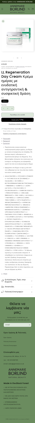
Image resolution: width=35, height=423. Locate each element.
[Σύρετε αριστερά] (14, 58)
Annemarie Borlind (13, 419)
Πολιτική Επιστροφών (10, 345)
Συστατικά (6, 143)
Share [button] (5, 274)
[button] (2, 9)
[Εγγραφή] (29, 325)
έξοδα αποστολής (21, 66)
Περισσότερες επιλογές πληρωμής (17, 124)
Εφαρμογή (6, 141)
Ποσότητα (4, 105)
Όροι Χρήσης (8, 337)
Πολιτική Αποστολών (10, 341)
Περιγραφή (6, 139)
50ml (5, 101)
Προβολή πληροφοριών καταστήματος (14, 133)
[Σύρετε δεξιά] (21, 58)
